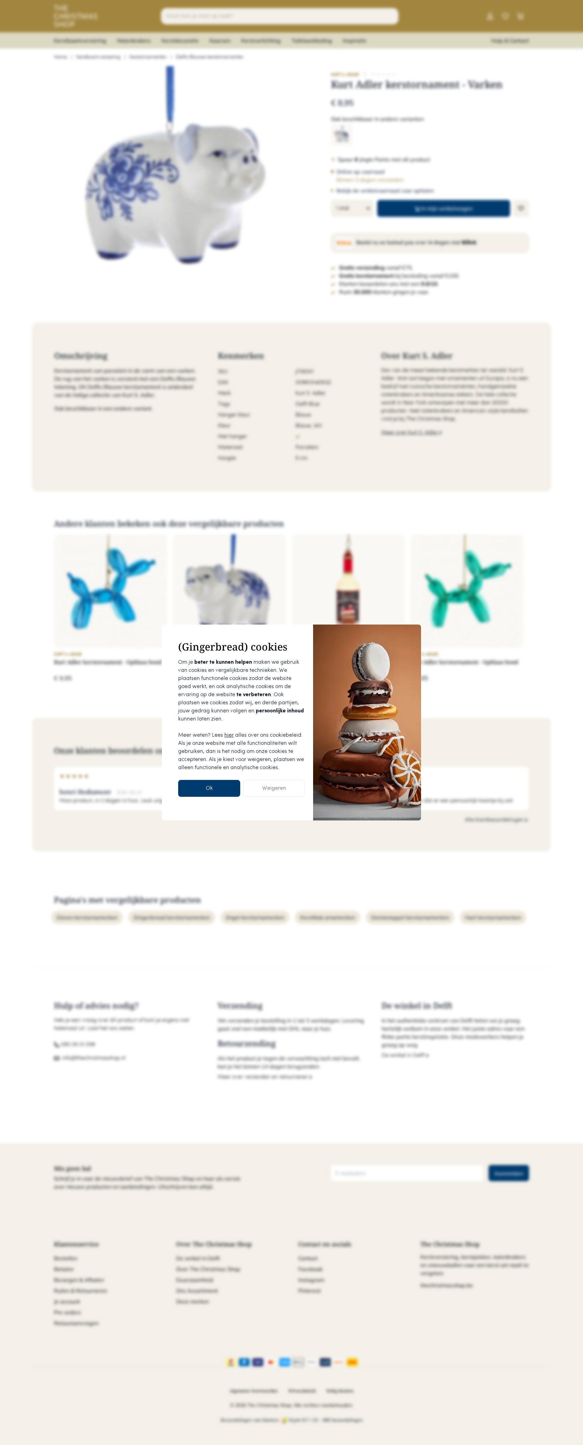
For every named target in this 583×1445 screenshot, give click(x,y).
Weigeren (274, 788)
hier (229, 735)
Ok (209, 788)
